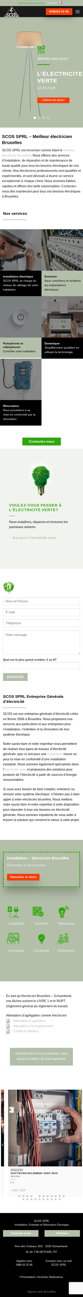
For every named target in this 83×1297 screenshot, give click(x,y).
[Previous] (3, 1145)
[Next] (80, 1145)
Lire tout (13, 1190)
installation (55, 754)
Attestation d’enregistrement (33, 1026)
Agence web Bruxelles (41, 1291)
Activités (43, 1277)
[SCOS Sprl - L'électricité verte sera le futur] (18, 11)
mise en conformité (15, 414)
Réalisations (56, 1277)
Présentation (28, 1277)
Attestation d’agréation (29, 1021)
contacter (52, 1053)
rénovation (10, 419)
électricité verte (15, 769)
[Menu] (77, 11)
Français (53, 2)
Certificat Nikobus (26, 1031)
